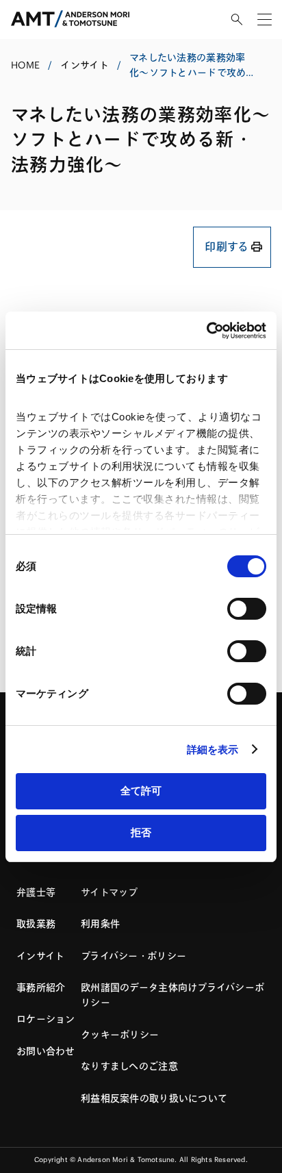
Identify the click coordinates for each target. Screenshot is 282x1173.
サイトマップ (109, 892)
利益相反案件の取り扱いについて (154, 1098)
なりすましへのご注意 (129, 1066)
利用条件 (100, 924)
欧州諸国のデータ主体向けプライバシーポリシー (172, 995)
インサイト (84, 65)
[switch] (246, 609)
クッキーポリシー (120, 1035)
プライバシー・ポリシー (133, 956)
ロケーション (45, 1019)
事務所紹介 (40, 987)
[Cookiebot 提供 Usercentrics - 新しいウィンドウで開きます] (206, 331)
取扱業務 (35, 924)
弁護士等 (35, 892)
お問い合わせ (45, 1051)
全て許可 (141, 790)
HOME (25, 65)
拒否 (141, 832)
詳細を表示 (213, 749)
